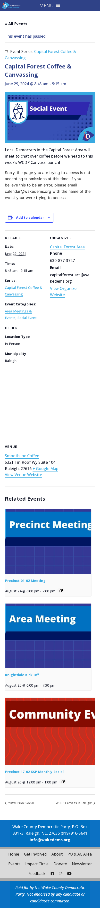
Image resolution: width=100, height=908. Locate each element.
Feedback (36, 873)
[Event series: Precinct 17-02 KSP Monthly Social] (63, 781)
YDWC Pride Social (21, 803)
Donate (60, 863)
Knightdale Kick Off (22, 675)
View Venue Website (23, 474)
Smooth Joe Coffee (22, 455)
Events (14, 863)
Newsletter (82, 863)
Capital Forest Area (67, 247)
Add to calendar (30, 217)
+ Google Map (45, 468)
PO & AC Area (79, 854)
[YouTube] (69, 873)
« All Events (16, 23)
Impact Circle (37, 863)
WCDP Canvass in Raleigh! (74, 803)
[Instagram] (61, 873)
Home (13, 854)
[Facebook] (52, 873)
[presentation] (48, 541)
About (57, 854)
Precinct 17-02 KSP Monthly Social (34, 771)
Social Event (27, 317)
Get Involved (35, 854)
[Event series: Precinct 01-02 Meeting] (61, 590)
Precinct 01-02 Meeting (25, 580)
